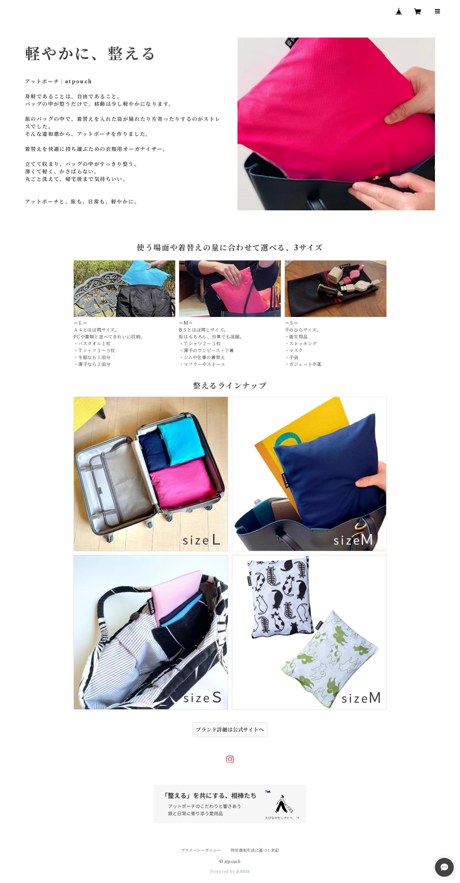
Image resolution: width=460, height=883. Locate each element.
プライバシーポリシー (201, 850)
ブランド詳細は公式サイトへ (230, 729)
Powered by (223, 871)
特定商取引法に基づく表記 (255, 850)
